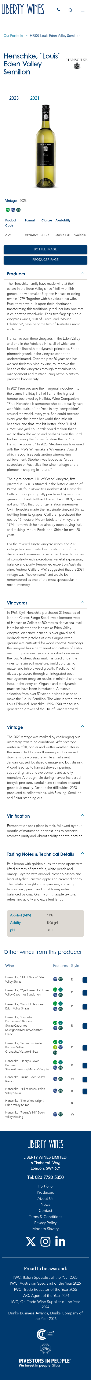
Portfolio (45, 1186)
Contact (45, 1211)
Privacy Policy (45, 1223)
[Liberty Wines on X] (31, 1241)
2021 (35, 98)
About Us (45, 1199)
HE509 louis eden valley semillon (55, 36)
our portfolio (13, 36)
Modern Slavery (45, 1229)
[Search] (70, 10)
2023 (14, 98)
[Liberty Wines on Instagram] (45, 1241)
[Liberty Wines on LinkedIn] (60, 1241)
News (45, 1205)
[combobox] (70, 10)
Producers (45, 1193)
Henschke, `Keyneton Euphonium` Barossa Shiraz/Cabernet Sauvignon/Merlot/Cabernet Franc (24, 1026)
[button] (45, 273)
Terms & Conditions (45, 1217)
